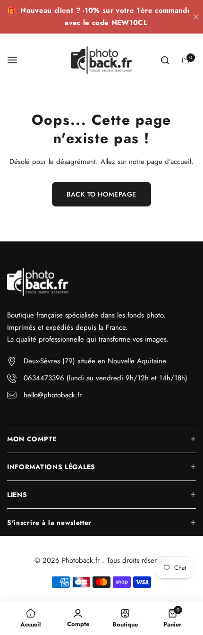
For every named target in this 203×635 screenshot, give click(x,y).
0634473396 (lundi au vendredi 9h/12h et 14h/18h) (105, 378)
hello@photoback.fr (53, 395)
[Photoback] (101, 60)
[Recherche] (164, 60)
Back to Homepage (101, 194)
